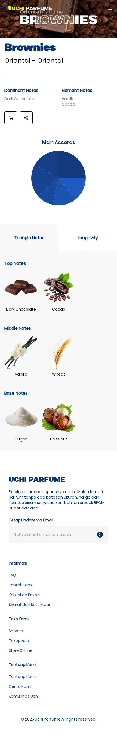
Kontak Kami (21, 585)
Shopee (16, 631)
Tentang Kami (22, 676)
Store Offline (20, 650)
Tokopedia (19, 640)
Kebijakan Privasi (24, 595)
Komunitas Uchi (24, 696)
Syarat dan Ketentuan (30, 604)
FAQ (12, 575)
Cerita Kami (20, 686)
